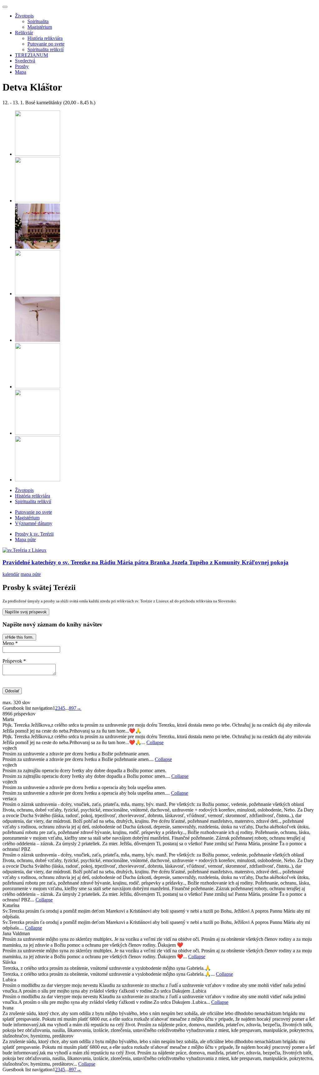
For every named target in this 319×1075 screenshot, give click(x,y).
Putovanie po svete (45, 44)
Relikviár (24, 32)
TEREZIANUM (31, 55)
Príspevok (14, 661)
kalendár (10, 574)
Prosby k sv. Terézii (34, 534)
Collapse (155, 742)
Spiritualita (38, 21)
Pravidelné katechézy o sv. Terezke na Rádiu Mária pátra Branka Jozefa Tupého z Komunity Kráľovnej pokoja (145, 562)
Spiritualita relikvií (45, 49)
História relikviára (45, 38)
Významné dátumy (33, 523)
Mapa (20, 72)
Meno (10, 643)
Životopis (24, 15)
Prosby (22, 66)
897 (72, 708)
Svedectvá (25, 60)
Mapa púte (25, 539)
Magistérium (39, 27)
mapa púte (31, 574)
